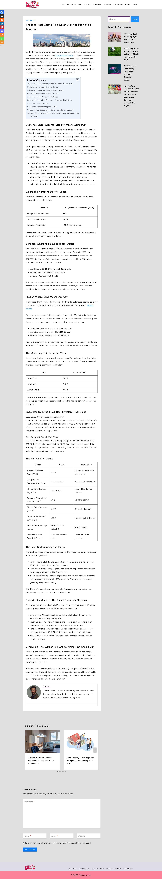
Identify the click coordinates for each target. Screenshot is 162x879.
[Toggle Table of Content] (76, 80)
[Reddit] (2, 20)
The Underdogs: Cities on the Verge (43, 97)
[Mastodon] (2, 31)
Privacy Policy (98, 868)
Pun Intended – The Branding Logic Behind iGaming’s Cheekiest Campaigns (130, 73)
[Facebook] (2, 12)
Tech (62, 4)
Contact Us (84, 868)
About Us (73, 868)
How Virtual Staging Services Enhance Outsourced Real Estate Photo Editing (41, 760)
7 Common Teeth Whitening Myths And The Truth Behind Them (131, 38)
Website (81, 836)
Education (97, 4)
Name (27, 836)
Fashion (87, 4)
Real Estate (71, 4)
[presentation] (114, 37)
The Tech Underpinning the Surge (42, 107)
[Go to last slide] (28, 750)
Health (135, 4)
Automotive (118, 4)
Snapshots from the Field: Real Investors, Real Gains (50, 100)
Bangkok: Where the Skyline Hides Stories (45, 90)
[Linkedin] (2, 23)
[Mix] (2, 35)
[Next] (95, 750)
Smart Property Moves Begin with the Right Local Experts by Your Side (80, 760)
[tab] (57, 771)
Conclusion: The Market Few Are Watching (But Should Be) (54, 113)
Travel (127, 4)
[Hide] (1, 46)
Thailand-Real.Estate (64, 55)
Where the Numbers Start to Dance (43, 87)
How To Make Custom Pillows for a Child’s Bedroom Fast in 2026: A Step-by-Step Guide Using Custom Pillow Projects (131, 96)
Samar (35, 116)
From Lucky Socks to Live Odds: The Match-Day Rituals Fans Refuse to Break (131, 54)
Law (80, 4)
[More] (2, 42)
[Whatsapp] (2, 38)
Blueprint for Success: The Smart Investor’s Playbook (50, 110)
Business (107, 4)
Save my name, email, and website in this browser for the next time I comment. (58, 843)
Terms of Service (113, 868)
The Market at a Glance (38, 103)
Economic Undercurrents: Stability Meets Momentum (50, 84)
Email (54, 836)
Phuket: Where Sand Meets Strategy (43, 93)
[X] (2, 16)
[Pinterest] (2, 27)
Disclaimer (127, 868)
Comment (29, 801)
